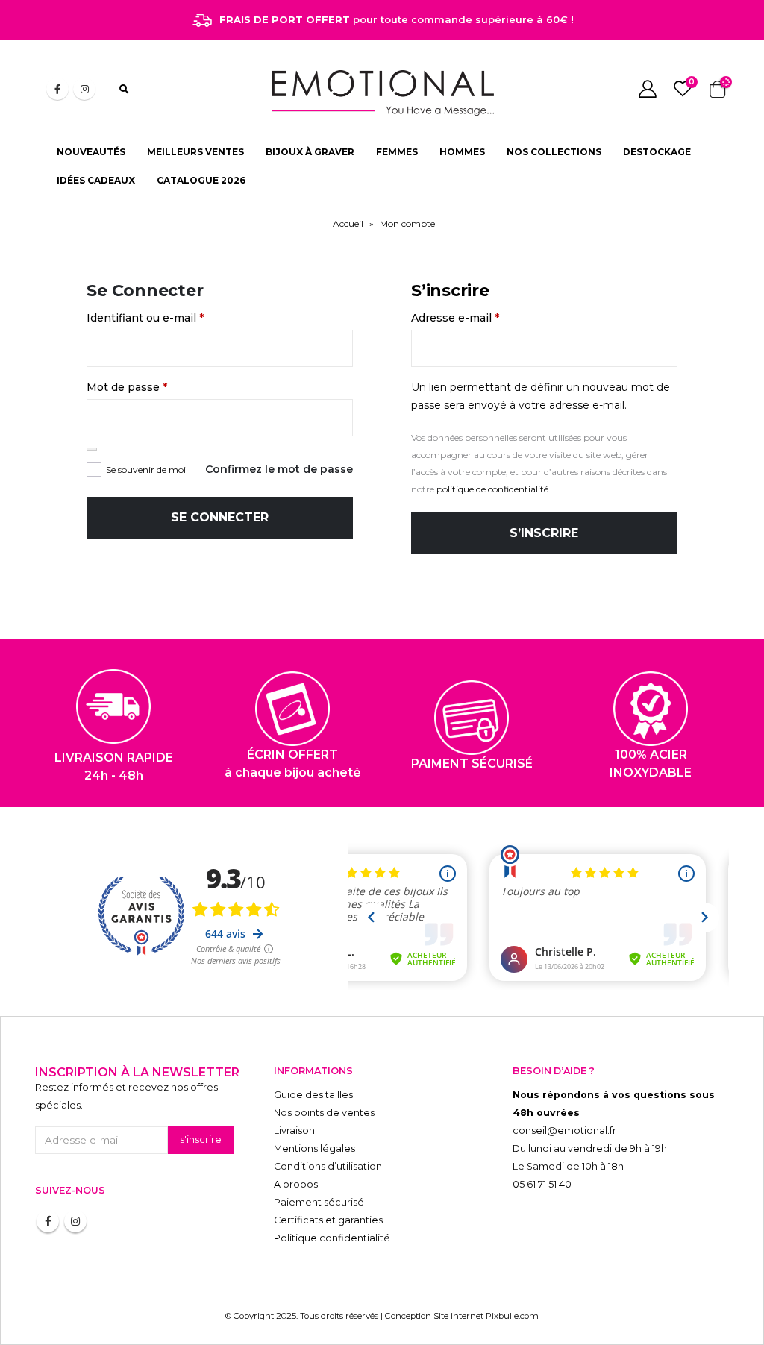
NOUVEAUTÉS (91, 151)
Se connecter (220, 517)
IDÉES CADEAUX (96, 180)
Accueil (348, 223)
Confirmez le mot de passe (279, 469)
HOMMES (462, 151)
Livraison (294, 1130)
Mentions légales (314, 1148)
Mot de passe (127, 387)
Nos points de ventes (324, 1112)
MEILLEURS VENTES (195, 151)
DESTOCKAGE (657, 151)
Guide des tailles (313, 1094)
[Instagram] (84, 89)
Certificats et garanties (328, 1220)
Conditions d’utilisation (328, 1166)
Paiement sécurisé (319, 1202)
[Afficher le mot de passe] (92, 449)
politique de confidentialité (492, 489)
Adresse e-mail (455, 318)
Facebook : (48, 1221)
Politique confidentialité (332, 1238)
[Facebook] (57, 89)
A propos (296, 1184)
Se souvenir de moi (146, 469)
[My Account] (647, 89)
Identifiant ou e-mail (145, 318)
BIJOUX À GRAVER (310, 151)
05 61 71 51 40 (542, 1184)
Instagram (75, 1221)
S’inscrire (544, 533)
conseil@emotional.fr (564, 1130)
